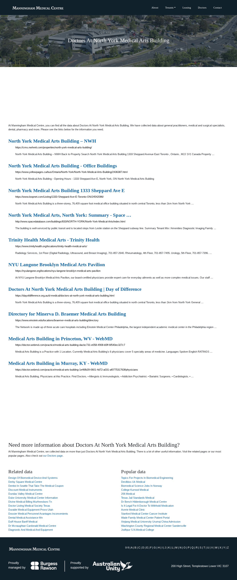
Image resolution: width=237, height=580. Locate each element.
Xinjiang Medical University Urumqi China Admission (150, 521)
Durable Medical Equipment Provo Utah (30, 509)
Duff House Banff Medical (22, 521)
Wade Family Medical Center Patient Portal (145, 517)
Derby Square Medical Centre (25, 481)
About (154, 7)
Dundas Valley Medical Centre (25, 493)
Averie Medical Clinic (133, 509)
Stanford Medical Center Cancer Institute (144, 513)
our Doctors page (53, 455)
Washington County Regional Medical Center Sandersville (153, 525)
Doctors (202, 7)
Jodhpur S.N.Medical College (137, 529)
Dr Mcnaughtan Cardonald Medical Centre (32, 525)
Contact (217, 7)
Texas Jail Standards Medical (137, 497)
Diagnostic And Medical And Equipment (30, 529)
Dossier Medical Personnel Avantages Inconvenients (38, 513)
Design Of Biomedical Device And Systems (33, 477)
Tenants (169, 7)
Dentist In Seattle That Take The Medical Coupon (36, 485)
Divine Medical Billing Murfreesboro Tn (30, 501)
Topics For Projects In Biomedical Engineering (147, 477)
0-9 (127, 547)
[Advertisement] (118, 95)
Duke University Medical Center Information (33, 497)
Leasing (187, 7)
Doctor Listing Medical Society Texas (29, 505)
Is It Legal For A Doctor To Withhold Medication (147, 505)
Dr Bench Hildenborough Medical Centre (144, 501)
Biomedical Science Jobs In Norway (141, 485)
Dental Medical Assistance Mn (25, 517)
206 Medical (128, 493)
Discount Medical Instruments (25, 489)
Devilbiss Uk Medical (133, 481)
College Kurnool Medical (135, 489)
